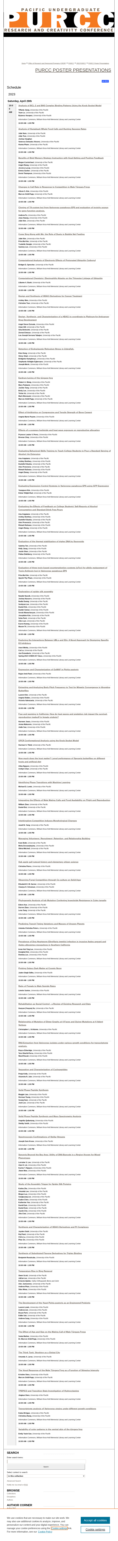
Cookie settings (59, 1528)
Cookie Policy (45, 1532)
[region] (59, 1525)
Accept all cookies (95, 1520)
